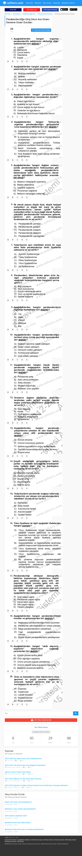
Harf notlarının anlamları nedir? (16, 816)
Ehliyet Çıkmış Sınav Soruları (49, 844)
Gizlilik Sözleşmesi (63, 844)
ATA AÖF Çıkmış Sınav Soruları (13, 844)
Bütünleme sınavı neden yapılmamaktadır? (20, 809)
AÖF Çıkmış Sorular (70, 840)
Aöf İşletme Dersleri (10, 841)
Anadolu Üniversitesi (11, 840)
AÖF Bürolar (20, 841)
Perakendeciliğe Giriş (29, 14)
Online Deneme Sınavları (45, 14)
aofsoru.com (13, 3)
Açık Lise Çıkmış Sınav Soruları (31, 844)
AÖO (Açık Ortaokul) (50, 10)
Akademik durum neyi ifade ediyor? (18, 823)
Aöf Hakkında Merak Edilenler (16, 797)
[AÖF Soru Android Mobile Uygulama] (73, 9)
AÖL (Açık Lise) (32, 10)
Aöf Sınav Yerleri (48, 840)
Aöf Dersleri (16, 14)
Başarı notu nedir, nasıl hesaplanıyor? (18, 802)
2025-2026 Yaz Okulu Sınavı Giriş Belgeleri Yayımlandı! (25, 765)
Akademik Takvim (68, 3)
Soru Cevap (47, 3)
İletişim (39, 7)
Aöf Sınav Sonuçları (36, 840)
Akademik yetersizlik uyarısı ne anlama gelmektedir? (24, 829)
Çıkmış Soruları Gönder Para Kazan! (18, 772)
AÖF (7, 837)
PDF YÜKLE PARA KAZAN (41, 720)
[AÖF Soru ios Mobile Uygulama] (64, 9)
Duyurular (56, 3)
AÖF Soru (7, 14)
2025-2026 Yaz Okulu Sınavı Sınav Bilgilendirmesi (23, 759)
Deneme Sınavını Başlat (41, 30)
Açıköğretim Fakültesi (24, 840)
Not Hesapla (30, 7)
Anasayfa (29, 3)
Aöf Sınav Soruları (59, 840)
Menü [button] (46, 7)
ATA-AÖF (13, 10)
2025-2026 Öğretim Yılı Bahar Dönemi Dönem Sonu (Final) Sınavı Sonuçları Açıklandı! (36, 785)
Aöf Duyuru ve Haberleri (14, 754)
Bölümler (37, 3)
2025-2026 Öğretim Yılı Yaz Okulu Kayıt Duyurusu (23, 779)
